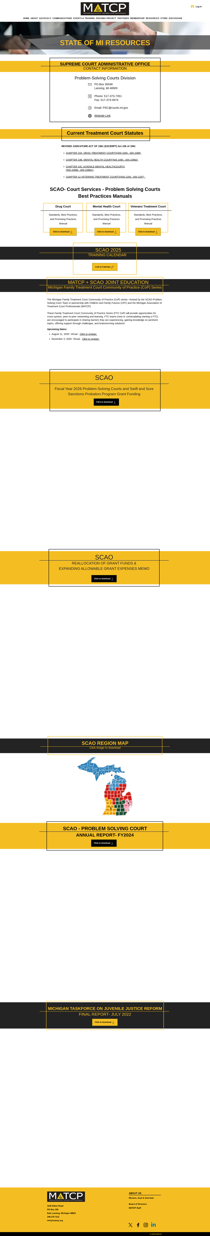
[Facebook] (138, 1225)
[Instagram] (146, 1225)
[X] (130, 1225)
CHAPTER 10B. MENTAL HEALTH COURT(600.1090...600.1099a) (102, 159)
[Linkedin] (153, 1225)
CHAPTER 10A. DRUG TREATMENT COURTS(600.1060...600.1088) (103, 153)
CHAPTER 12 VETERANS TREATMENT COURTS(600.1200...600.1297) (106, 176)
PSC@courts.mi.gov (115, 107)
